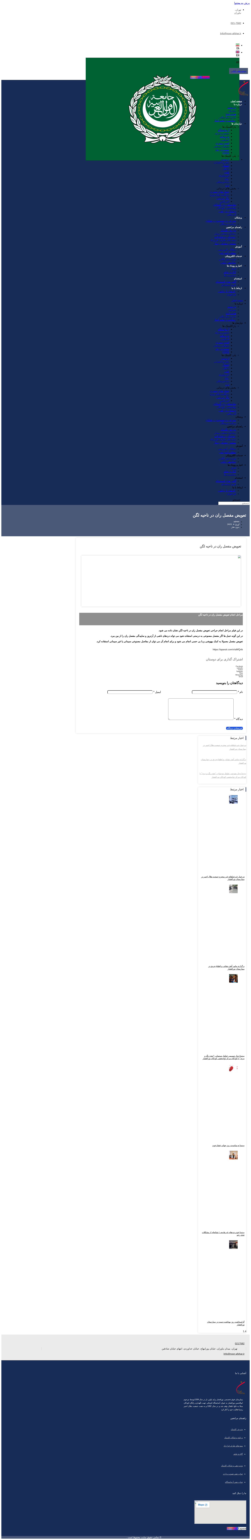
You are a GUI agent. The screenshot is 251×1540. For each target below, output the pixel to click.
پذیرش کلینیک (228, 230)
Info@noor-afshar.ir (230, 33)
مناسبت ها (230, 275)
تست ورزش (222, 149)
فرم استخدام (228, 284)
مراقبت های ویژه (219, 194)
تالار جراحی (222, 198)
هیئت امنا (231, 113)
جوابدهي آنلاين (228, 262)
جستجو (237, 499)
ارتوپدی (225, 159)
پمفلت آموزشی (227, 252)
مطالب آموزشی (227, 249)
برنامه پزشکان (228, 224)
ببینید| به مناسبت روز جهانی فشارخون (228, 1145)
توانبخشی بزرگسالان (224, 204)
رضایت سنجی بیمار (225, 233)
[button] (161, 666)
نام (240, 691)
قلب (226, 172)
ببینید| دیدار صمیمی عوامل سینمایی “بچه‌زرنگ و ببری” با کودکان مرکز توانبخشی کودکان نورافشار (224, 1057)
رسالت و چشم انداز (225, 120)
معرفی (232, 110)
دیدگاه (238, 719)
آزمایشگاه (223, 130)
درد (227, 185)
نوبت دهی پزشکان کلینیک (232, 1466)
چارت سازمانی (227, 117)
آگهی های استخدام (225, 281)
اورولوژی (224, 175)
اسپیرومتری (222, 143)
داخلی (225, 168)
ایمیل (157, 691)
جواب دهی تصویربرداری (233, 1474)
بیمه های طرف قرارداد (223, 240)
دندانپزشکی (222, 181)
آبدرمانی (231, 214)
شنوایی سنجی (221, 146)
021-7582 (236, 23)
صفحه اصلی (236, 101)
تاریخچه (231, 107)
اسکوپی (224, 139)
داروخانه (224, 136)
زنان (226, 178)
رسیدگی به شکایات (225, 236)
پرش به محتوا (242, 3)
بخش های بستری (219, 191)
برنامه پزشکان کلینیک (233, 1437)
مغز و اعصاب (221, 162)
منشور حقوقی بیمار (225, 243)
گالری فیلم (230, 272)
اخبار (233, 268)
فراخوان (231, 294)
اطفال (225, 165)
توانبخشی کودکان (226, 207)
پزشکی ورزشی (227, 211)
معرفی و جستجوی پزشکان (220, 220)
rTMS (225, 152)
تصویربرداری (222, 133)
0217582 (240, 1343)
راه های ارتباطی (227, 291)
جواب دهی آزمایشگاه (234, 1482)
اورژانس (224, 201)
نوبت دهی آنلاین (227, 259)
